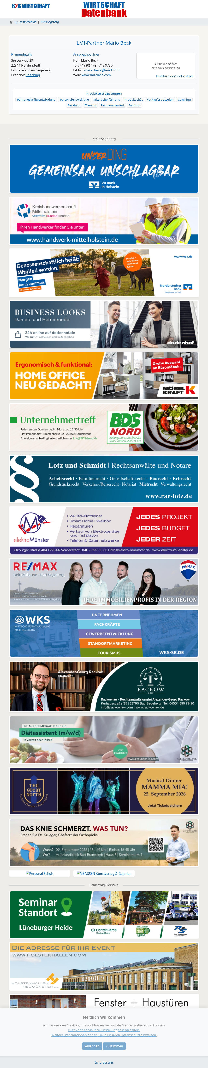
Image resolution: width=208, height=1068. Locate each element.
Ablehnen (92, 1046)
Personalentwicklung (74, 99)
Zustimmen (114, 1046)
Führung (134, 105)
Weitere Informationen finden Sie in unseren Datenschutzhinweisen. (104, 1035)
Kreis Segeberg (50, 22)
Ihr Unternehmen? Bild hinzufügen (174, 75)
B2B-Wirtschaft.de (25, 22)
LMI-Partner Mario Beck (104, 42)
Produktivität (134, 99)
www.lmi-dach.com (96, 75)
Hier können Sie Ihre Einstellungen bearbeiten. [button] (104, 1030)
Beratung (74, 105)
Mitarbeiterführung (106, 99)
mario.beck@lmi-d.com (101, 70)
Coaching (33, 75)
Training (90, 105)
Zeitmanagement (112, 105)
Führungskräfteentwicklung (36, 99)
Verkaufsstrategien (160, 99)
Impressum (104, 1062)
